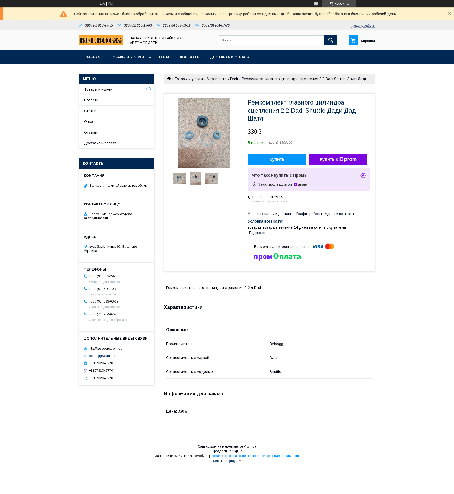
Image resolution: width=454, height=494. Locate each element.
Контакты (190, 57)
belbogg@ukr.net (102, 356)
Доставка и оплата (230, 57)
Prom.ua (250, 446)
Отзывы (91, 132)
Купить (277, 159)
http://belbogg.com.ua (105, 348)
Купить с (329, 159)
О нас (165, 57)
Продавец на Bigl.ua (227, 451)
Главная (92, 57)
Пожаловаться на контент (230, 456)
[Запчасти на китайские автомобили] (101, 43)
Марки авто (216, 79)
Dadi (234, 79)
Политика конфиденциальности (275, 456)
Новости (91, 100)
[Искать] (330, 40)
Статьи (90, 111)
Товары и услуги (127, 57)
